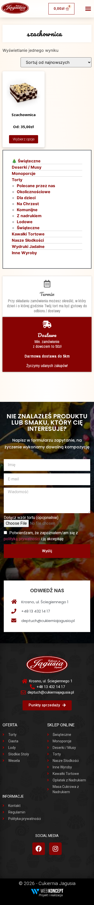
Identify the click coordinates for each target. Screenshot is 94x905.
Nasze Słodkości (28, 240)
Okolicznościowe (33, 191)
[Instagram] (55, 848)
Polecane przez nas (36, 185)
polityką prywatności (22, 538)
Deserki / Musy (26, 167)
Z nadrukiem (29, 215)
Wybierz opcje (23, 139)
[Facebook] (38, 848)
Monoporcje (24, 173)
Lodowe (25, 221)
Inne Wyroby (24, 252)
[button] (88, 9)
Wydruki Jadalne (28, 246)
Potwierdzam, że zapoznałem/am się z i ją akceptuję (41, 535)
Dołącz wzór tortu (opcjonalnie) (31, 518)
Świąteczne (28, 227)
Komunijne (27, 209)
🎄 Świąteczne (26, 160)
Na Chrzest (28, 203)
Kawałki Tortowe (28, 233)
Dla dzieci (26, 197)
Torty (17, 179)
